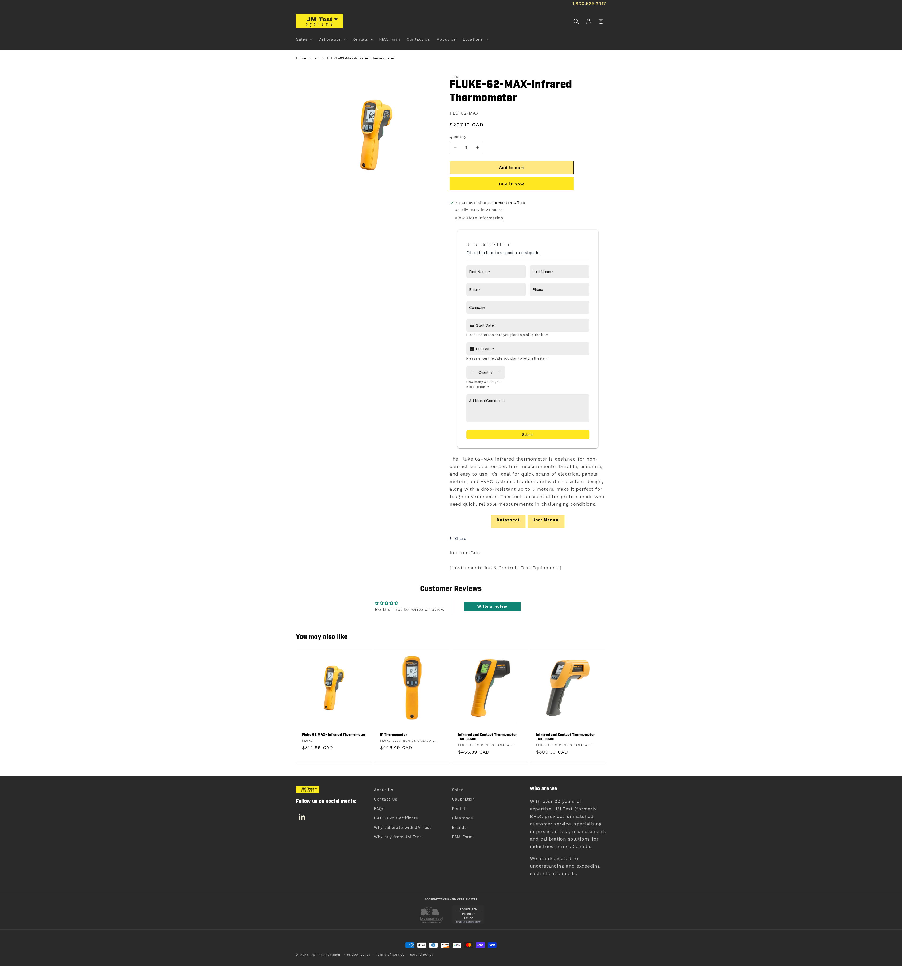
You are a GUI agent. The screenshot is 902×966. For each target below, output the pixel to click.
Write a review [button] (492, 606)
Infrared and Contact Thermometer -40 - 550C (487, 737)
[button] (304, 39)
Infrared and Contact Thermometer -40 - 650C (565, 737)
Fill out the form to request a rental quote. (503, 253)
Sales (457, 789)
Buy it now (511, 183)
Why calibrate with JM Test (402, 827)
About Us (383, 789)
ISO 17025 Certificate (396, 818)
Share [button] (460, 538)
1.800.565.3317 (589, 3)
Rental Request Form (488, 245)
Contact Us (385, 799)
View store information (479, 217)
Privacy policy (358, 954)
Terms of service (390, 954)
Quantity (458, 136)
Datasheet (508, 520)
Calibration (463, 799)
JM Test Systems (325, 955)
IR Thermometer (393, 735)
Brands (459, 827)
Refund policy (421, 954)
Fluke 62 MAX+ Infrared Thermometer (333, 735)
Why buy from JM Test (397, 836)
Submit (528, 435)
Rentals (460, 808)
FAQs (379, 808)
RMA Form (462, 836)
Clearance (462, 818)
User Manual (546, 520)
